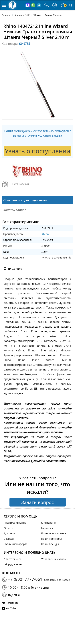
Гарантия (47, 528)
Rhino (45, 234)
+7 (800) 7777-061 (25, 579)
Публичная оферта (15, 544)
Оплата (8, 528)
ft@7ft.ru (14, 595)
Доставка (9, 533)
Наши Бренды (50, 544)
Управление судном (53, 559)
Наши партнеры (51, 538)
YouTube (11, 608)
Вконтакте (12, 602)
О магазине (48, 522)
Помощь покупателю (54, 533)
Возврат (9, 538)
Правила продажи (15, 522)
